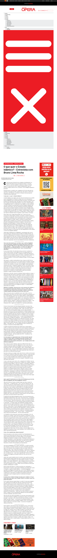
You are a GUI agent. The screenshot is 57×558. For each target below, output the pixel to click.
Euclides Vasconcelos (10, 26)
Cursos (8, 28)
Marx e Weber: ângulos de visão (46, 240)
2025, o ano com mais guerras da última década (30, 531)
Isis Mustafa (9, 21)
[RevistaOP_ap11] (19, 546)
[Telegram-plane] (45, 10)
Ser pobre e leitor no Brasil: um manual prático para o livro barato (46, 287)
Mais (6, 27)
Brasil (6, 13)
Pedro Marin (9, 143)
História (6, 18)
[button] (28, 81)
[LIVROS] (46, 205)
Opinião (6, 15)
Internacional (7, 14)
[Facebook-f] (38, 10)
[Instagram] (41, 10)
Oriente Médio (18, 163)
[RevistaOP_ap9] (46, 191)
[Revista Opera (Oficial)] (46, 176)
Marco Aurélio (9, 23)
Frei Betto (8, 20)
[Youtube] (43, 10)
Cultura (6, 16)
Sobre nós (8, 29)
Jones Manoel (9, 22)
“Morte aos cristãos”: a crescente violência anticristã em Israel (46, 300)
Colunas (6, 19)
